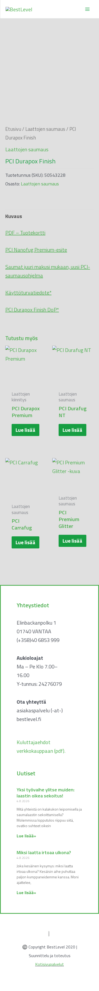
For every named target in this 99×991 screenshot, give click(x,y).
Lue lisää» (26, 836)
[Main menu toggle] (87, 9)
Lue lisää (25, 430)
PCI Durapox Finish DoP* (32, 309)
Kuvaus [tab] (13, 216)
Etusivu (13, 129)
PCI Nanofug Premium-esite (36, 250)
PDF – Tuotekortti (25, 233)
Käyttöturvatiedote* (28, 292)
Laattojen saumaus (45, 129)
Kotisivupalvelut (49, 964)
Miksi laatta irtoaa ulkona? (44, 852)
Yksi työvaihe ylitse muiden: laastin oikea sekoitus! (45, 792)
